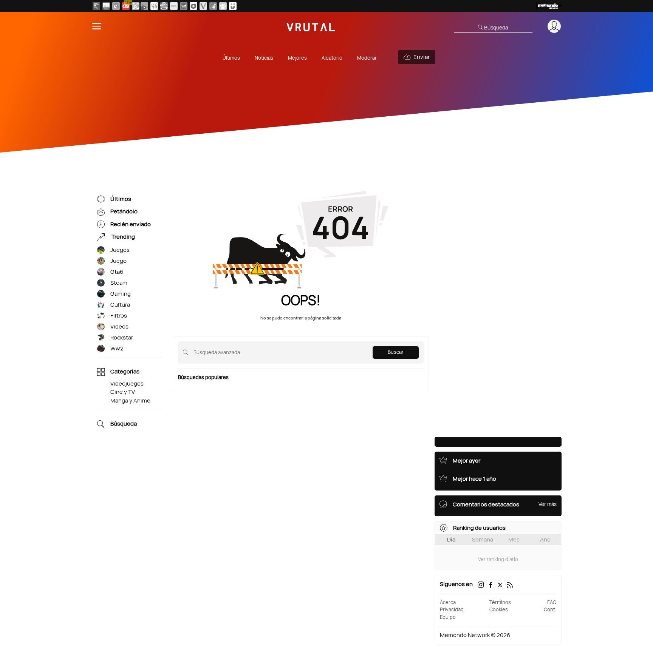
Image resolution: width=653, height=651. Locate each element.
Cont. (550, 609)
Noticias (264, 57)
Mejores (297, 57)
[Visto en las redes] (116, 6)
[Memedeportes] (135, 6)
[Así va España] (144, 6)
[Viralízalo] (203, 6)
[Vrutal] (126, 6)
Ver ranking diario (498, 559)
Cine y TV (122, 392)
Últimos (231, 57)
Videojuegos (127, 383)
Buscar (396, 352)
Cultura (120, 305)
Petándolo (124, 212)
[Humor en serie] (233, 6)
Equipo (448, 617)
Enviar (421, 57)
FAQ (551, 602)
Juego (118, 261)
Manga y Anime (130, 400)
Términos (500, 602)
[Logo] (311, 26)
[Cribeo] (193, 6)
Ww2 (117, 348)
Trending (122, 237)
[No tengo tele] (164, 6)
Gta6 (116, 272)
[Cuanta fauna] (223, 6)
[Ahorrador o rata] (213, 6)
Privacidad (452, 609)
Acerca (448, 602)
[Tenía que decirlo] (183, 6)
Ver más (547, 504)
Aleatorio (332, 57)
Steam (118, 283)
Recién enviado (130, 224)
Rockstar (121, 337)
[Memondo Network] (549, 6)
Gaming (120, 294)
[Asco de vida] (96, 6)
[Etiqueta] (101, 250)
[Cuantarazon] (106, 6)
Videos (119, 326)
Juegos (120, 250)
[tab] (451, 539)
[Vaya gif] (174, 6)
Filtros (118, 315)
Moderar (367, 57)
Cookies (498, 609)
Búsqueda (123, 424)
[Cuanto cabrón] (154, 6)
